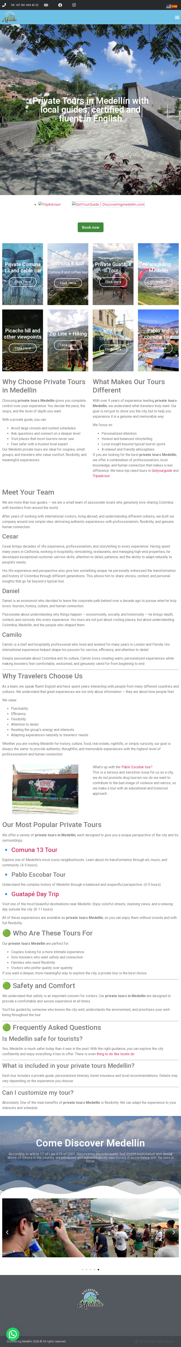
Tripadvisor (101, 476)
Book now (90, 227)
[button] (177, 17)
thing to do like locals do (115, 1054)
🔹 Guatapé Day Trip (30, 894)
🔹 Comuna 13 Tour (29, 850)
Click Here (23, 282)
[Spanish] (175, 6)
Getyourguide (162, 471)
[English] (169, 6)
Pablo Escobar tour (136, 767)
